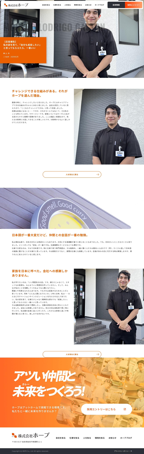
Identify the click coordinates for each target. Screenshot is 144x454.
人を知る (87, 437)
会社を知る (61, 437)
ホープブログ (126, 437)
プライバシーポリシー (122, 451)
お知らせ (112, 437)
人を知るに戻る (72, 174)
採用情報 (116, 5)
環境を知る (100, 437)
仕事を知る (74, 437)
